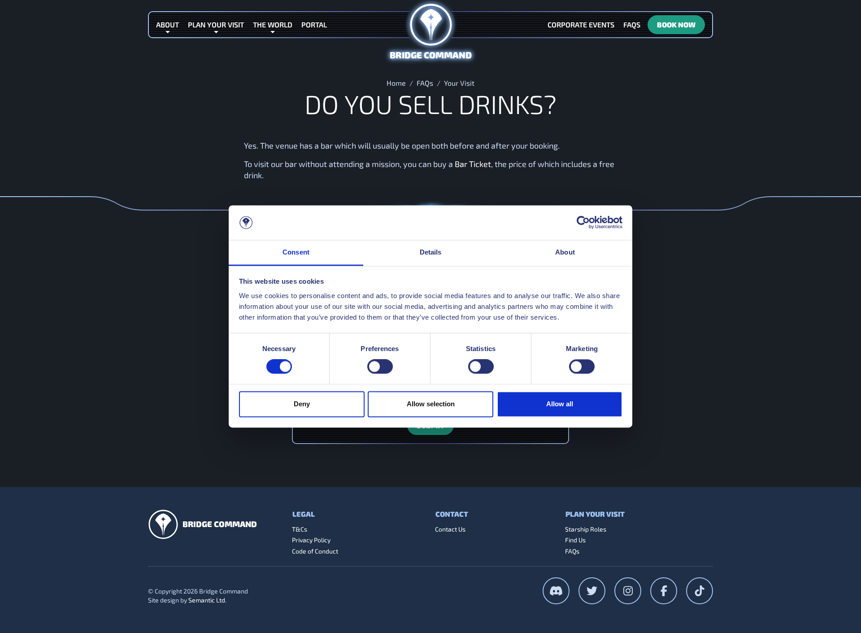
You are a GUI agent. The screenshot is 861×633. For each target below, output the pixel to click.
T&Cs (299, 529)
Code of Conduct (315, 551)
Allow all (559, 404)
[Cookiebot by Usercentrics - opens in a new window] (583, 222)
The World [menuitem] (272, 24)
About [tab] (565, 252)
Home (396, 83)
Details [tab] (431, 252)
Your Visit (459, 83)
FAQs (425, 83)
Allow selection (431, 404)
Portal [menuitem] (314, 24)
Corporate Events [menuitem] (581, 24)
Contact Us (450, 529)
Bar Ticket (473, 164)
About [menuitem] (167, 24)
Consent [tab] (296, 252)
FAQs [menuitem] (631, 24)
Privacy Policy (311, 540)
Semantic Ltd (206, 600)
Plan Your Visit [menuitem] (216, 24)
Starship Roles (585, 529)
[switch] (380, 367)
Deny (302, 404)
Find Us (575, 540)
